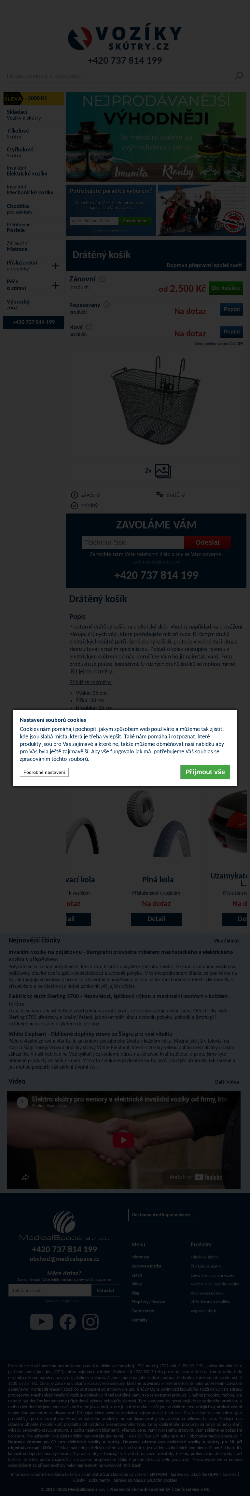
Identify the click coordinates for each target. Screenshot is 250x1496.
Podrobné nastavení (44, 772)
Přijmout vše (205, 771)
